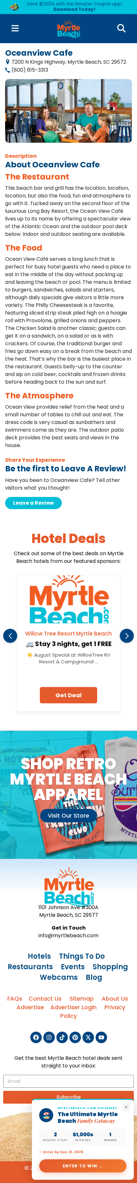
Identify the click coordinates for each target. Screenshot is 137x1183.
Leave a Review (33, 503)
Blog (94, 977)
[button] (10, 636)
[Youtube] (101, 1037)
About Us (115, 999)
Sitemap (81, 999)
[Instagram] (49, 1037)
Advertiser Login (73, 1007)
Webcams (59, 977)
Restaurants (30, 967)
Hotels (39, 956)
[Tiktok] (62, 1037)
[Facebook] (36, 1037)
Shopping (110, 967)
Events (73, 967)
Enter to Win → (83, 1166)
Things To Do (82, 956)
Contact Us (45, 999)
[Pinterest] (75, 1037)
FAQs (14, 999)
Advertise (30, 1007)
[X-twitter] (88, 1037)
